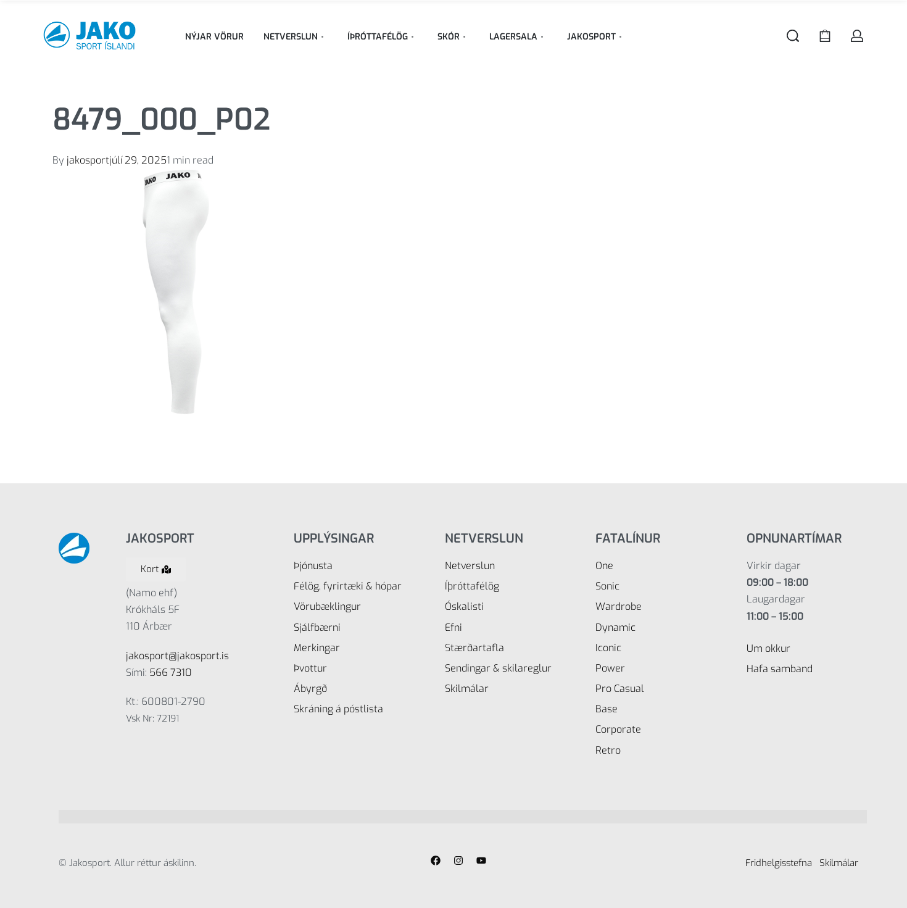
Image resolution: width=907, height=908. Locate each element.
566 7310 (170, 672)
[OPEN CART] (825, 36)
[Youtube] (481, 860)
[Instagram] (458, 860)
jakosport (88, 160)
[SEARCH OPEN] (793, 36)
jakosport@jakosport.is (177, 655)
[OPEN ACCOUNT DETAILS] (857, 36)
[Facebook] (436, 860)
